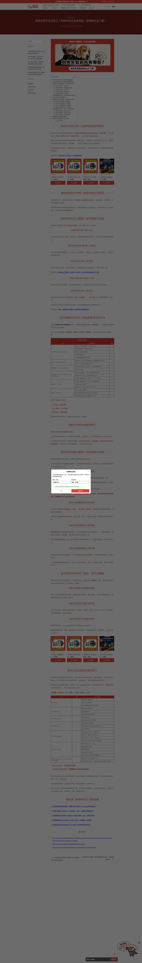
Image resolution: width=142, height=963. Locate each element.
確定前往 (80, 491)
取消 (61, 491)
